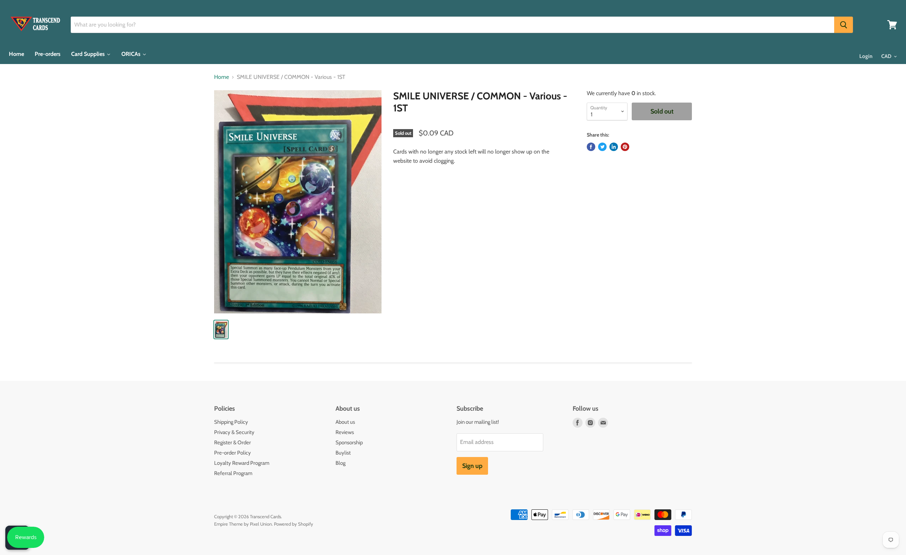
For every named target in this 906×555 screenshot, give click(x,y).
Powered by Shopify (293, 524)
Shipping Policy (231, 422)
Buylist (343, 453)
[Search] (843, 25)
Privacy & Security (234, 432)
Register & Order (232, 442)
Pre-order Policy (232, 453)
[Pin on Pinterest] (625, 147)
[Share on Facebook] (591, 147)
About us (345, 422)
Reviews (345, 432)
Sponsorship (349, 442)
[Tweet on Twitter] (602, 147)
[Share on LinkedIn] (613, 147)
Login (865, 56)
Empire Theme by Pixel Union (243, 524)
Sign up (472, 466)
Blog (340, 463)
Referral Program (233, 473)
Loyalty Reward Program (241, 463)
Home (221, 77)
